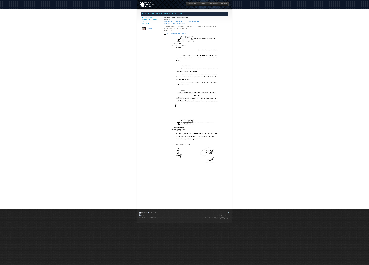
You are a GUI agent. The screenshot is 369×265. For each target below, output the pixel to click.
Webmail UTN (142, 217)
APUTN (143, 215)
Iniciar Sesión (145, 23)
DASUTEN (144, 212)
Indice (169, 23)
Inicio (165, 21)
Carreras (203, 4)
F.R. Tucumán (200, 21)
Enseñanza (171, 21)
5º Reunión (182, 23)
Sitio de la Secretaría (147, 17)
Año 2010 (175, 23)
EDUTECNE (153, 212)
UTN (147, 5)
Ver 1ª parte (149, 28)
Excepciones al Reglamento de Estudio (185, 21)
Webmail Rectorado (151, 217)
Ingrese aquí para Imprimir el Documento (177, 33)
